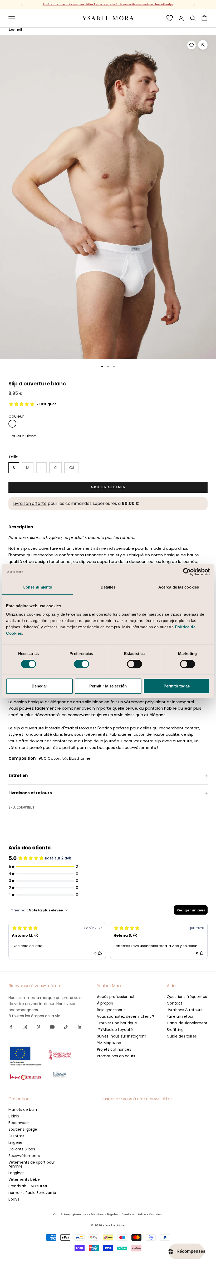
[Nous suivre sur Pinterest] (38, 1027)
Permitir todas (177, 686)
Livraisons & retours (184, 1009)
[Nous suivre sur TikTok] (65, 1027)
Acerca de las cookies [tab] (178, 587)
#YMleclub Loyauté (115, 1029)
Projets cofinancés (114, 1049)
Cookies (155, 1214)
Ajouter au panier (108, 487)
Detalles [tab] (108, 587)
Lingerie (15, 1142)
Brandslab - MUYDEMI (27, 1186)
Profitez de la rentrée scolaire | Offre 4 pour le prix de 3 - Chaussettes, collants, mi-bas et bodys (108, 4)
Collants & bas (21, 1149)
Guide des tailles (182, 1036)
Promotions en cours (116, 1056)
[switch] (81, 664)
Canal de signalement (187, 1023)
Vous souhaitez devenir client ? (125, 1016)
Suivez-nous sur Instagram (121, 1036)
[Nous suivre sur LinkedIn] (79, 1027)
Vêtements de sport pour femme (31, 1164)
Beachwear (18, 1122)
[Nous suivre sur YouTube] (52, 1027)
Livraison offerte (30, 503)
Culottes (16, 1136)
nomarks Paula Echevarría (32, 1192)
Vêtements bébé (24, 1179)
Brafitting (175, 1029)
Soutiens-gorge (22, 1129)
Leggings (16, 1172)
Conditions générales (70, 1214)
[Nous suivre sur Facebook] (11, 1027)
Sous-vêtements (24, 1155)
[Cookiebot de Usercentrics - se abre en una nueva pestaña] (187, 572)
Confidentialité (133, 1214)
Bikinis (13, 1116)
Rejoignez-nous (111, 1009)
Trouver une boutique (117, 1023)
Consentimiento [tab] (37, 587)
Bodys (13, 1199)
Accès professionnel (115, 996)
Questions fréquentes (187, 996)
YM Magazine (109, 1042)
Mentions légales (105, 1214)
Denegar (39, 686)
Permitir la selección (108, 686)
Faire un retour (180, 1016)
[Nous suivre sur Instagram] (24, 1027)
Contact (174, 1003)
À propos (105, 1003)
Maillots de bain (22, 1109)
